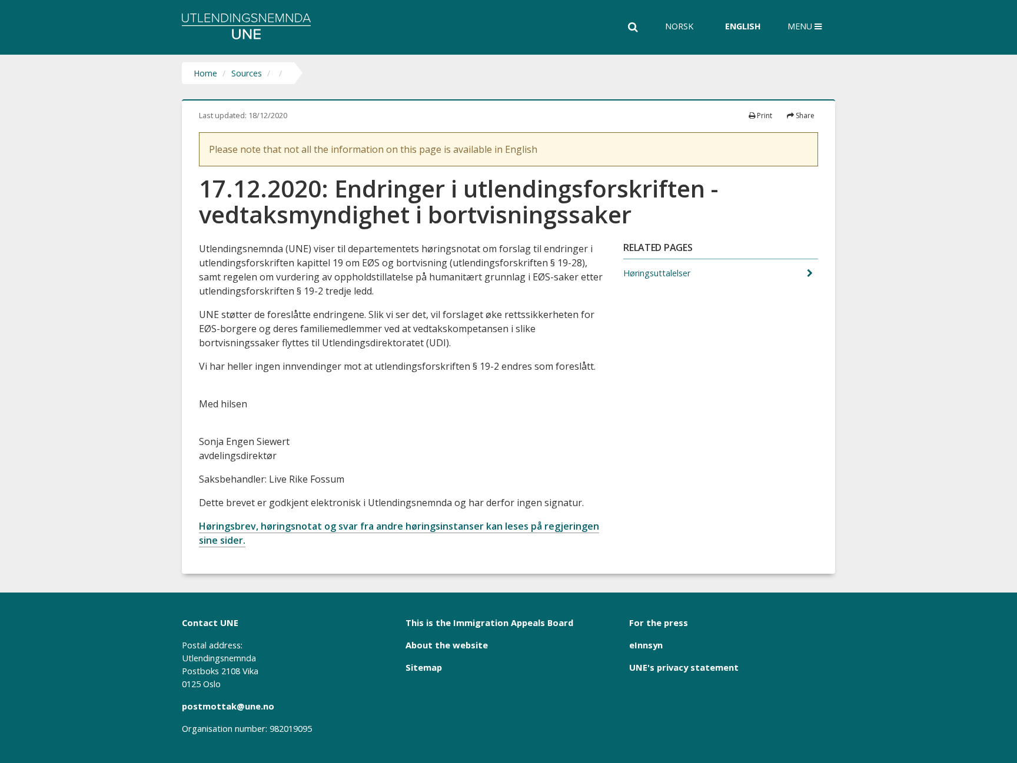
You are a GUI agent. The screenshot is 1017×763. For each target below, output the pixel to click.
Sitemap (424, 667)
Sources (246, 73)
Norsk (679, 26)
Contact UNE (210, 622)
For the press (658, 622)
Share (804, 116)
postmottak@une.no (228, 706)
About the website (447, 645)
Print (763, 116)
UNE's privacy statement (684, 667)
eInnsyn (646, 645)
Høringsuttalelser (658, 273)
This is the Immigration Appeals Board (489, 622)
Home (205, 73)
